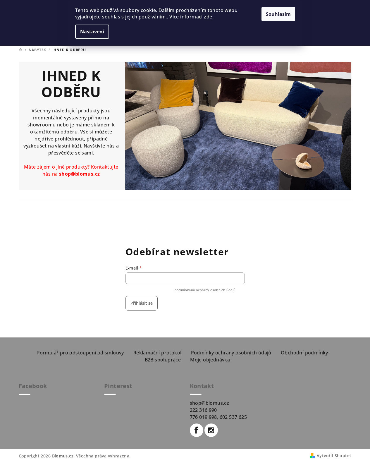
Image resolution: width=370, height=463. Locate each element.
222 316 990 (203, 410)
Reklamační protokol (157, 352)
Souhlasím (278, 14)
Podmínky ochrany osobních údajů (231, 352)
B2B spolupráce (163, 359)
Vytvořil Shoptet (334, 455)
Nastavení (92, 31)
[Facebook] (196, 430)
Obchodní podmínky (304, 352)
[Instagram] (211, 430)
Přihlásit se (141, 303)
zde (208, 16)
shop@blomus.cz (79, 174)
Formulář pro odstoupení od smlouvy (80, 352)
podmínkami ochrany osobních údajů (205, 290)
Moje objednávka (210, 359)
